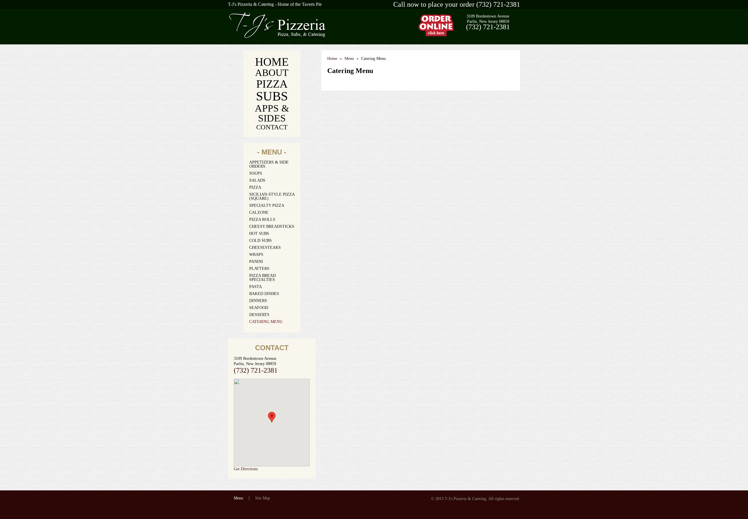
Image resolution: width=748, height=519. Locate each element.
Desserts (259, 315)
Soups (255, 173)
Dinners (258, 301)
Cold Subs (260, 241)
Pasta (255, 287)
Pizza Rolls (262, 220)
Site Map (262, 498)
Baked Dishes (264, 294)
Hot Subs (259, 234)
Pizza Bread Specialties (262, 278)
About (271, 73)
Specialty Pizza (266, 206)
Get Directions (246, 469)
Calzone (259, 213)
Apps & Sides (272, 113)
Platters (259, 269)
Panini (256, 262)
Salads (257, 180)
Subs (272, 96)
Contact (272, 127)
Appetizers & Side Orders (269, 164)
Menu (349, 58)
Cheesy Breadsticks (271, 227)
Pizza (272, 83)
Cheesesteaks (265, 248)
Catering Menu (266, 322)
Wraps (256, 255)
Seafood (258, 308)
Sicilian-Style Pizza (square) (272, 196)
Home (272, 61)
